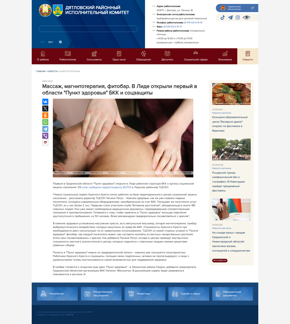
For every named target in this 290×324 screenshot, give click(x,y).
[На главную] (45, 10)
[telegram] (230, 17)
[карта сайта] (60, 41)
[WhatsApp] (45, 122)
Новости (52, 71)
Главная (40, 71)
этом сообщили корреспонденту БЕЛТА (106, 187)
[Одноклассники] (45, 115)
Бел (50, 42)
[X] (45, 108)
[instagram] (238, 17)
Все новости (219, 260)
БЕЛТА (70, 314)
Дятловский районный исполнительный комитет (97, 10)
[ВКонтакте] (45, 102)
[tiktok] (222, 17)
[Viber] (45, 136)
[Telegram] (45, 129)
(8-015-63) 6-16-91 (193, 22)
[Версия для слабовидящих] (246, 17)
